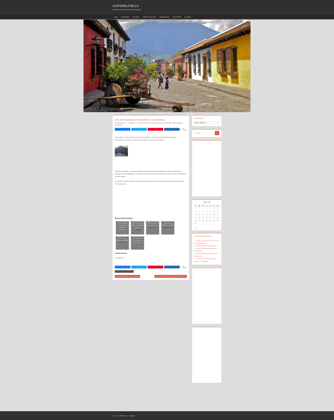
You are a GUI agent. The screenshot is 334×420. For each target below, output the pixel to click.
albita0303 (132, 123)
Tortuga (132, 416)
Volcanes (187, 17)
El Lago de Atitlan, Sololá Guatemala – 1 (153, 225)
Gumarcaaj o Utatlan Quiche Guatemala (128, 276)
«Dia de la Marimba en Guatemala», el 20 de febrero (170, 276)
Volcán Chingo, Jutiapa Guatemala (122, 239)
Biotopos (136, 17)
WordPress (123, 416)
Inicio (116, 17)
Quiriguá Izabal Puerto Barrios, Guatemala (137, 240)
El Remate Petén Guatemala (205, 246)
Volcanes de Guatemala (165, 123)
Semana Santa (164, 17)
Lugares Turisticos (149, 17)
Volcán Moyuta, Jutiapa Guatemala (167, 224)
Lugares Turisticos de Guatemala (148, 123)
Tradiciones (177, 17)
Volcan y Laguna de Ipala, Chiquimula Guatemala (137, 225)
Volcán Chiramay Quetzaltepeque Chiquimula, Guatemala (122, 226)
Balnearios (125, 17)
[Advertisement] (151, 168)
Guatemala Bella (126, 5)
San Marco (118, 271)
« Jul (196, 227)
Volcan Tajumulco (128, 271)
